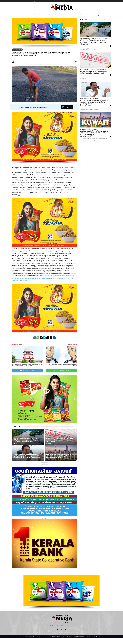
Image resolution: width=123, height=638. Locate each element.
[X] (97, 1)
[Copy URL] (51, 337)
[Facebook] (34, 337)
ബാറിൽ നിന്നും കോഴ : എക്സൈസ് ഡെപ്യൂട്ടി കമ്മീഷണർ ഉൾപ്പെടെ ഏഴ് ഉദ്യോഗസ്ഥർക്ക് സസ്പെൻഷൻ (59, 440)
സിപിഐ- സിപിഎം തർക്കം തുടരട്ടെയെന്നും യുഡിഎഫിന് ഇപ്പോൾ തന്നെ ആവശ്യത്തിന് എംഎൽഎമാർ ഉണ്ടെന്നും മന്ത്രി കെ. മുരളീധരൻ (27, 456)
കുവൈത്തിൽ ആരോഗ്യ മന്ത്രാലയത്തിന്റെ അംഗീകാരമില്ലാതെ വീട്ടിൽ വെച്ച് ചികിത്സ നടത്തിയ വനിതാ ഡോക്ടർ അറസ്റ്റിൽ (61, 456)
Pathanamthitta (17, 49)
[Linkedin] (54, 337)
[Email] (47, 337)
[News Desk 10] (13, 61)
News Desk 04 (48, 443)
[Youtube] (99, 1)
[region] (44, 32)
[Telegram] (95, 1)
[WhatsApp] (37, 337)
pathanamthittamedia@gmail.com (64, 625)
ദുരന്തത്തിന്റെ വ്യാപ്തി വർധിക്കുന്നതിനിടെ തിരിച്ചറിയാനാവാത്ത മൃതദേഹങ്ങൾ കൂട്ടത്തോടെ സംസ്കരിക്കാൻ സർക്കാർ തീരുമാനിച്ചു (27, 440)
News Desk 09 (16, 443)
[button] (98, 15)
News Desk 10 (19, 61)
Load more (44, 463)
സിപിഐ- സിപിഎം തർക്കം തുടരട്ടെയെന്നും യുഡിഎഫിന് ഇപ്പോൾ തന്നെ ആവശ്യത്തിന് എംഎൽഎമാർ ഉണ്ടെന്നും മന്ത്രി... (94, 101)
